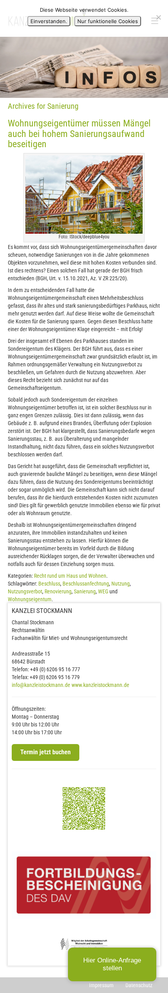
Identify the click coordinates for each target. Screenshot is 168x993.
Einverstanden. (48, 21)
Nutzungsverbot (25, 591)
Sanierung (85, 591)
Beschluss (49, 583)
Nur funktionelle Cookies (107, 21)
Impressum (101, 985)
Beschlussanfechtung (86, 583)
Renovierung (58, 591)
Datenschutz (138, 985)
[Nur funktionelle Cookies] (158, 17)
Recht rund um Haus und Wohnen (70, 576)
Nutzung (120, 583)
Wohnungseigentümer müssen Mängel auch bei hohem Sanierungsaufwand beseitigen (79, 134)
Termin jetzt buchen (45, 752)
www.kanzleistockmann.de (100, 685)
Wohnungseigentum (30, 599)
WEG (103, 591)
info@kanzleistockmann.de (41, 685)
